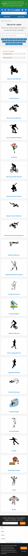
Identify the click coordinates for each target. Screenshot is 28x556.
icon (25, 39)
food (22, 39)
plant (24, 41)
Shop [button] (2, 528)
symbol (16, 44)
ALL (2, 39)
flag (14, 39)
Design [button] (2, 531)
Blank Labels (7, 16)
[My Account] (22, 10)
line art (4, 41)
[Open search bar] (5, 10)
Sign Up (22, 523)
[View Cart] (25, 10)
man (8, 41)
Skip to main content (5, 4)
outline (16, 41)
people (20, 41)
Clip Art (5, 21)
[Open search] (25, 13)
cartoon (10, 39)
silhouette (11, 44)
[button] (2, 10)
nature (12, 41)
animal (6, 39)
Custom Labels (21, 16)
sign (7, 44)
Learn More (23, 551)
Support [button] (3, 535)
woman (20, 44)
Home (2, 21)
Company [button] (3, 538)
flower (18, 39)
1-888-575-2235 (18, 542)
